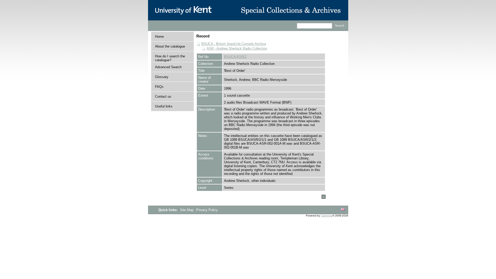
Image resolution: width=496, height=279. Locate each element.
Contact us (163, 96)
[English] (343, 210)
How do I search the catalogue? (170, 58)
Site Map (187, 210)
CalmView (326, 215)
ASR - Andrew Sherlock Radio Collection (237, 48)
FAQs (159, 87)
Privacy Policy (207, 210)
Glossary (161, 77)
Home (159, 36)
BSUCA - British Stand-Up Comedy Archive (234, 44)
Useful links (164, 106)
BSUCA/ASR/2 (235, 57)
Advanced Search (168, 67)
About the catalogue (170, 46)
